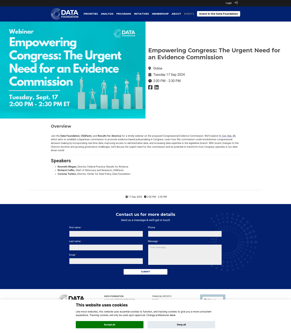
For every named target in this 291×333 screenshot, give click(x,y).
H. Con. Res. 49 (227, 136)
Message (153, 241)
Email (72, 255)
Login (229, 3)
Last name (75, 241)
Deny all (181, 324)
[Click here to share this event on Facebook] (150, 88)
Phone (151, 227)
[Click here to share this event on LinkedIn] (156, 88)
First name (75, 227)
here (172, 315)
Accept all (109, 324)
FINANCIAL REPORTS (161, 296)
